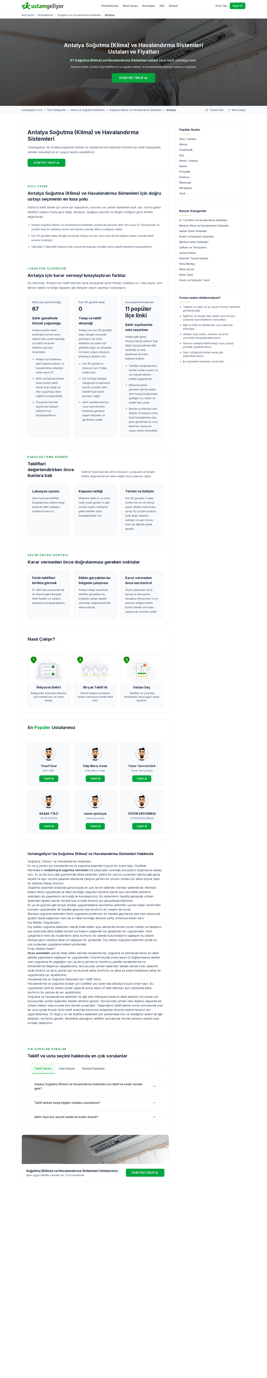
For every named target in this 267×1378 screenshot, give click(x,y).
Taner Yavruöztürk (141, 766)
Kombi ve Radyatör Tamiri (194, 280)
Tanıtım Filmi (216, 109)
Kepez (183, 166)
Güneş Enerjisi (187, 252)
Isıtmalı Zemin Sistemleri (193, 231)
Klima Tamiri (186, 274)
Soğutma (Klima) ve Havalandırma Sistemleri (135, 109)
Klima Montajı (187, 263)
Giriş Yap (221, 5)
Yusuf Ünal (48, 766)
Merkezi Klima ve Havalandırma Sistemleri (204, 225)
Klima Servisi (186, 269)
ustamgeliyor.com (32, 109)
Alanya (183, 144)
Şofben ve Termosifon (192, 247)
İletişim (173, 5)
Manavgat (185, 182)
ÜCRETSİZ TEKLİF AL (133, 78)
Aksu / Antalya (187, 138)
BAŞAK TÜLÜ (48, 813)
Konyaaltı (184, 171)
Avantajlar (148, 5)
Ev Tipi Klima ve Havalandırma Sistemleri (203, 220)
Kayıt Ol (237, 5)
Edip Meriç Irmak (95, 766)
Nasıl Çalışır (130, 5)
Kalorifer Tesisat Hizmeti (193, 258)
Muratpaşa (185, 187)
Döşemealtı (186, 149)
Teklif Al (49, 778)
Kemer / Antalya (188, 160)
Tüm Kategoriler (56, 109)
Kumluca (184, 177)
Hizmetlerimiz (109, 5)
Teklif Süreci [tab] (43, 1068)
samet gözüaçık (95, 813)
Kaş (181, 155)
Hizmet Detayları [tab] (93, 1068)
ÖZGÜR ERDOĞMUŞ (142, 813)
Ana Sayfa (28, 15)
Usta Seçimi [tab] (67, 1068)
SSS (161, 5)
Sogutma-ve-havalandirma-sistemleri (79, 15)
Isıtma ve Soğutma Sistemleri (88, 109)
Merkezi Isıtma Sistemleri (194, 241)
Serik (182, 193)
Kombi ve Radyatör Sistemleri (196, 236)
